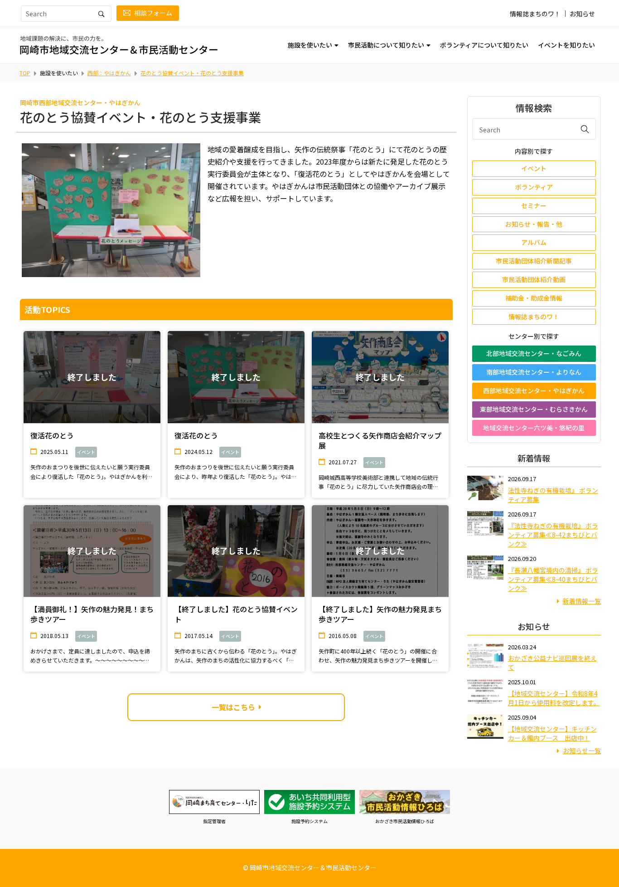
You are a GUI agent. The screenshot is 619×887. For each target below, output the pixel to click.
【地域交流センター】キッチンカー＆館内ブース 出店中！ (552, 733)
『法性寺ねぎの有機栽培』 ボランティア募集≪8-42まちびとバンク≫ (553, 534)
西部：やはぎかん (109, 73)
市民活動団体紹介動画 (534, 279)
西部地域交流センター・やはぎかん (534, 390)
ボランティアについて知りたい (484, 44)
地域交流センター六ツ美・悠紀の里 (534, 427)
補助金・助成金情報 (533, 297)
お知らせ (582, 13)
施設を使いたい (310, 44)
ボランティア (534, 186)
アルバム (533, 242)
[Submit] (585, 128)
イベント (533, 168)
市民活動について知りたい (386, 44)
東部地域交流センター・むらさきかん (534, 409)
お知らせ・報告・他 (533, 224)
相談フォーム (153, 12)
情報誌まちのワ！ (535, 13)
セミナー (533, 205)
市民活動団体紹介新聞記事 (534, 260)
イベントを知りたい (566, 44)
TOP (24, 73)
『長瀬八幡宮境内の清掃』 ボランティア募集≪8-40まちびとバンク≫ (553, 579)
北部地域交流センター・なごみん (533, 353)
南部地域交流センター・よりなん (533, 371)
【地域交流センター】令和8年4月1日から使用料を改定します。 (554, 698)
